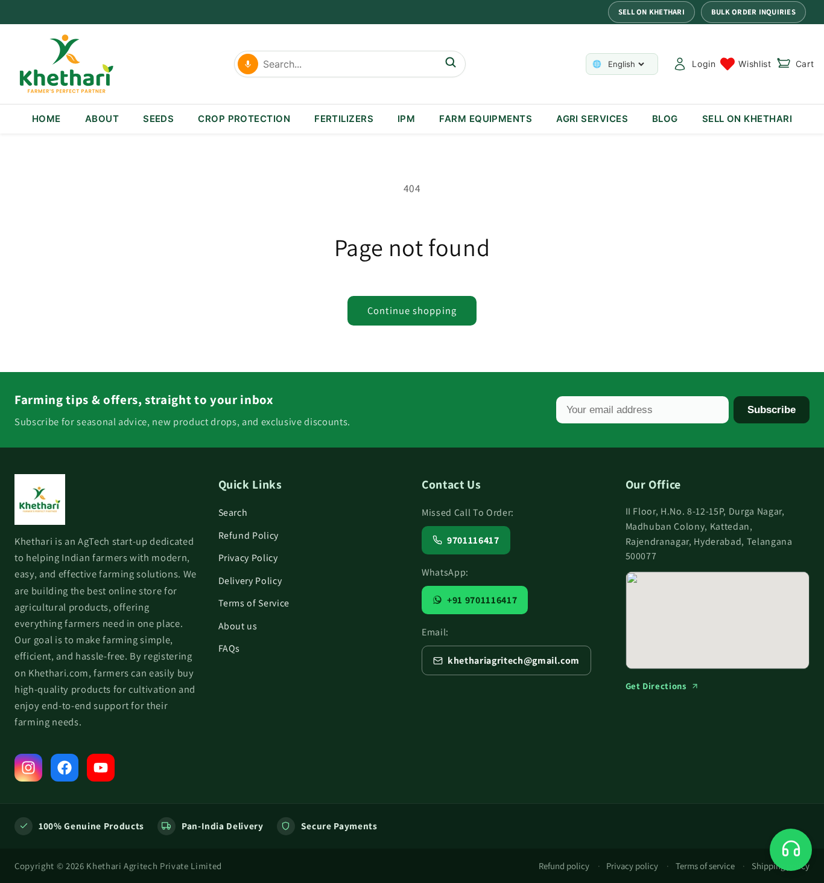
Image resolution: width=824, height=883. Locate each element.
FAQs (229, 648)
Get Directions (656, 686)
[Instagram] (28, 768)
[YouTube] (101, 768)
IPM (406, 118)
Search (233, 512)
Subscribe (771, 409)
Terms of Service (254, 603)
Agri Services (592, 118)
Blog (665, 118)
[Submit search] (450, 63)
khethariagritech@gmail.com (514, 660)
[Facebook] (64, 768)
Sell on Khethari (651, 12)
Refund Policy (248, 535)
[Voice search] (248, 64)
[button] (795, 64)
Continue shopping (412, 310)
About (102, 118)
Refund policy (564, 866)
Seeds (158, 118)
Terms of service (705, 866)
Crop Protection (244, 118)
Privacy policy (632, 866)
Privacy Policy (248, 557)
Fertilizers (343, 118)
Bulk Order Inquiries (753, 12)
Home (46, 118)
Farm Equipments (485, 118)
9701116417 (473, 540)
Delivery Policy (250, 580)
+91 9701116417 (482, 600)
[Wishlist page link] (745, 64)
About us (238, 626)
